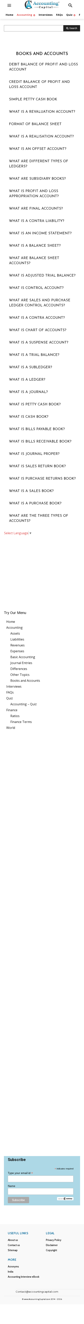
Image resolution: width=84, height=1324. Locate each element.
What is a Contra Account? (37, 318)
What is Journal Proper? (34, 454)
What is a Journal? (28, 392)
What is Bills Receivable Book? (40, 441)
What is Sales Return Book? (37, 466)
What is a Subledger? (30, 367)
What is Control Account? (36, 288)
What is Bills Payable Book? (37, 429)
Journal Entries (21, 663)
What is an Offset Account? (37, 149)
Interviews (13, 686)
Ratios (15, 716)
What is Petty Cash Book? (35, 404)
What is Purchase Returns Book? (42, 479)
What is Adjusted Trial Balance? (42, 276)
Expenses (17, 651)
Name (11, 1185)
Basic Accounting (22, 657)
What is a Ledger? (27, 380)
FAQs (10, 692)
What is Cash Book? (28, 417)
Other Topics (19, 675)
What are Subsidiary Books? (37, 179)
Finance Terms (21, 722)
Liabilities (17, 639)
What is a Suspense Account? (38, 343)
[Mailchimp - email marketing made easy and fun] (65, 1199)
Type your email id (20, 1173)
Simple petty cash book (33, 99)
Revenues (17, 645)
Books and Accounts (25, 680)
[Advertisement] (42, 570)
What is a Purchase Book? (35, 503)
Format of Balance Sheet (35, 124)
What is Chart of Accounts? (37, 330)
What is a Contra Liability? (36, 221)
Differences (18, 669)
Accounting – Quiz (23, 704)
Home (10, 621)
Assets (15, 633)
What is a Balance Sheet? (35, 246)
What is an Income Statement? (40, 233)
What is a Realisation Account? (41, 136)
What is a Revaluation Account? (42, 112)
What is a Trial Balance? (34, 355)
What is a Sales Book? (31, 491)
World (10, 728)
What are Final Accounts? (36, 209)
